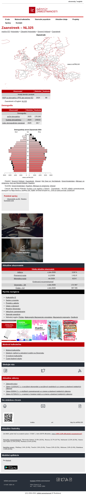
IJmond (37, 181)
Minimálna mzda (20, 278)
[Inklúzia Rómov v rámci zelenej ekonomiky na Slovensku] (54, 340)
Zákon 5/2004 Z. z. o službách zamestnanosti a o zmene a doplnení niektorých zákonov (38, 391)
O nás (7, 19)
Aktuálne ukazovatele (13, 265)
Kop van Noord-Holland (18, 183)
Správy (8, 23)
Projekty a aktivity (12, 303)
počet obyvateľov (13, 116)
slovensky (72, 1)
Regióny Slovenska (13, 309)
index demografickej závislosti (13, 123)
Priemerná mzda (20, 275)
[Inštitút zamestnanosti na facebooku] (6, 370)
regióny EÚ (6, 32)
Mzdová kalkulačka (22, 19)
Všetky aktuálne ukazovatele (43, 269)
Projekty (75, 19)
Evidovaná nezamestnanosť (43, 282)
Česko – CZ (20, 288)
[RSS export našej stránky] (80, 370)
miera (67, 434)
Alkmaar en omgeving (41, 186)
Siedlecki (74, 317)
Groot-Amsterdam (68, 181)
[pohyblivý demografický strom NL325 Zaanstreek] (28, 178)
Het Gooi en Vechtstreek (51, 181)
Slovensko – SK (20, 285)
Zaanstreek (56, 32)
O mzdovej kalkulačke (14, 356)
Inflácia (20, 272)
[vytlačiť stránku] (5, 406)
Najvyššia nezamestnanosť (12, 440)
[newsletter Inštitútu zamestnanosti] (81, 406)
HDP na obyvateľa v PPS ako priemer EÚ (17, 98)
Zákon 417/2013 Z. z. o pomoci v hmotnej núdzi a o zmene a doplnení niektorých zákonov (39, 394)
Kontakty (33, 481)
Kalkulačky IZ (11, 297)
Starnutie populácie (42, 19)
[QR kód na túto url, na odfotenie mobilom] (8, 422)
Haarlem (31, 183)
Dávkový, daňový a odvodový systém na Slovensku (25, 353)
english (79, 1)
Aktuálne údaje (61, 19)
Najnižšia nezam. (9, 447)
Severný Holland (44, 32)
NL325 (24, 101)
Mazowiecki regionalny (61, 317)
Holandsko (15, 32)
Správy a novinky (12, 300)
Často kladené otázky (14, 359)
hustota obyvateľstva (13, 120)
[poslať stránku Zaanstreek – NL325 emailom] (43, 406)
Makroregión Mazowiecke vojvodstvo (38, 317)
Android (8, 460)
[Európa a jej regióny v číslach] (24, 340)
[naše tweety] (43, 370)
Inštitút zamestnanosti (44, 493)
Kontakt (19, 23)
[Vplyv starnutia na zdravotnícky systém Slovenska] (70, 340)
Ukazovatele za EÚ (13, 199)
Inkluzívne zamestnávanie (15, 312)
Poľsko (21, 317)
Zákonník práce (11, 384)
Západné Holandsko (28, 32)
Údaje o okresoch (12, 306)
